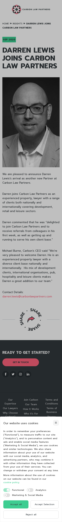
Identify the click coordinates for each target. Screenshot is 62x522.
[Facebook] (5, 374)
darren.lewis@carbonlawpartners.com (27, 296)
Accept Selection (44, 504)
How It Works (31, 409)
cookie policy (11, 482)
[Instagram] (20, 374)
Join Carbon (31, 400)
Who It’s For (31, 413)
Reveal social (31, 319)
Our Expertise (10, 401)
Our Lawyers (10, 408)
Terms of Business (51, 410)
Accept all (16, 504)
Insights (17, 23)
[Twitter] (13, 374)
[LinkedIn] (28, 374)
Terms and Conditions (51, 401)
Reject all (31, 514)
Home (5, 23)
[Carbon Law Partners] (31, 9)
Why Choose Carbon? (10, 414)
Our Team (31, 404)
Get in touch (21, 362)
